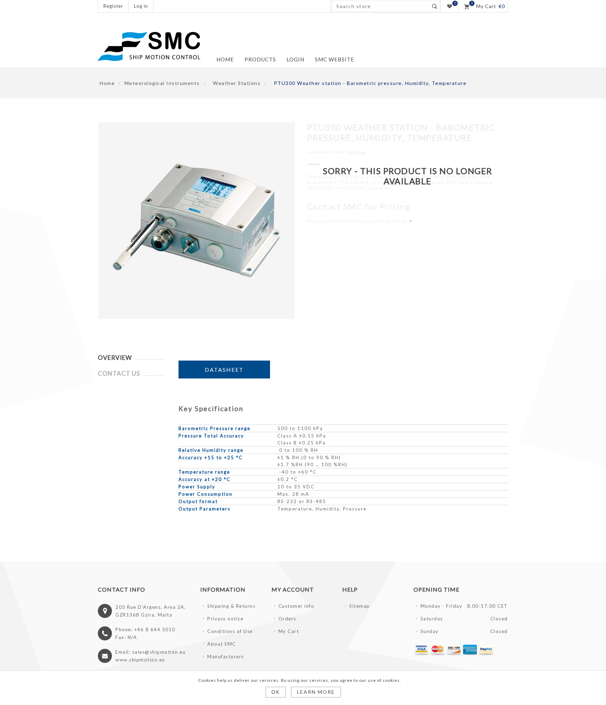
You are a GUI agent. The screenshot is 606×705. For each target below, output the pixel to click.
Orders (287, 618)
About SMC (221, 644)
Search (434, 6)
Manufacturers (225, 656)
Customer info (296, 606)
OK (275, 692)
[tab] (131, 357)
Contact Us (119, 373)
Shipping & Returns (231, 606)
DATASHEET (224, 369)
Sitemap (359, 606)
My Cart (288, 631)
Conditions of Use (230, 631)
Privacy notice (225, 618)
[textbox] (379, 6)
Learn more (316, 692)
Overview (115, 357)
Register (113, 6)
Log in (141, 6)
